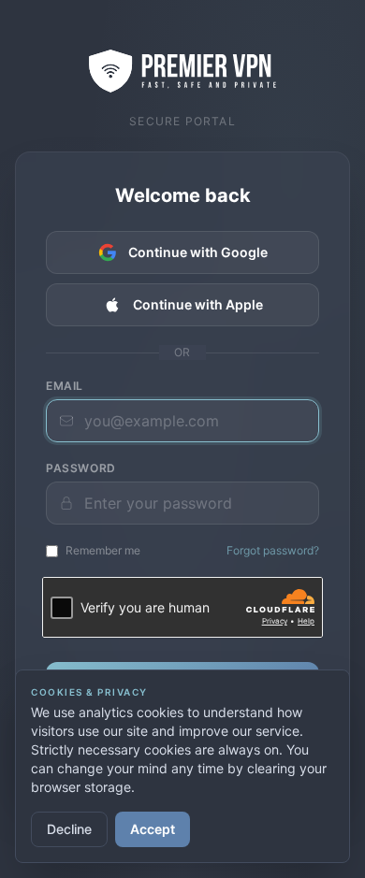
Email (64, 386)
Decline (69, 829)
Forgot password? (272, 550)
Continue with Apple (198, 304)
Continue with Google (198, 252)
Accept (152, 829)
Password (81, 468)
